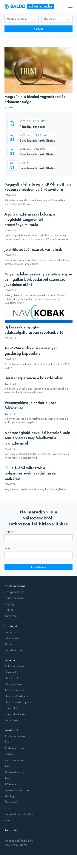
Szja (7, 808)
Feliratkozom (38, 567)
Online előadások (16, 696)
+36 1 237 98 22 (16, 845)
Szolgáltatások (14, 592)
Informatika (11, 638)
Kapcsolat (11, 616)
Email (7, 548)
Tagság (9, 604)
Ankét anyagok (14, 666)
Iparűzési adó (13, 760)
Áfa (6, 742)
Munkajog (10, 796)
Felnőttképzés (13, 650)
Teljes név (9, 531)
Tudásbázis (11, 720)
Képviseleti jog (14, 772)
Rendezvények (14, 598)
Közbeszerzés (14, 690)
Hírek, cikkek (13, 684)
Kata (7, 766)
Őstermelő (11, 802)
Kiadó (8, 644)
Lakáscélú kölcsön (16, 790)
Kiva (7, 778)
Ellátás (8, 754)
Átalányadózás (14, 748)
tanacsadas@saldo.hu (18, 841)
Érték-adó (11, 672)
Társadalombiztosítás (18, 814)
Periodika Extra (14, 714)
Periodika (10, 708)
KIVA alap (11, 784)
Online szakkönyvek (17, 702)
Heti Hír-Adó (13, 678)
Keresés (38, 29)
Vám (7, 820)
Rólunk (8, 610)
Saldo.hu (10, 632)
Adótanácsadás (14, 736)
